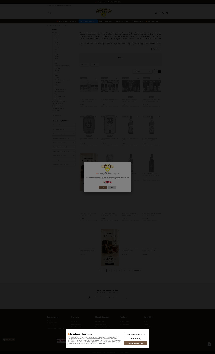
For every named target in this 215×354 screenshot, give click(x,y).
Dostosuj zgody (136, 339)
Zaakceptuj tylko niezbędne (136, 334)
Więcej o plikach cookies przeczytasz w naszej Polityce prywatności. (94, 342)
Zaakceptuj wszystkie (136, 343)
